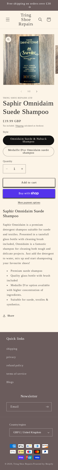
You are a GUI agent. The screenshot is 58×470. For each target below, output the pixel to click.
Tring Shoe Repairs (23, 464)
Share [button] (10, 315)
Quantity (7, 161)
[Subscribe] (47, 406)
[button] (8, 19)
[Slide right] (36, 91)
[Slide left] (21, 91)
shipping (11, 348)
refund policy (14, 365)
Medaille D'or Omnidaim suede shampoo (28, 151)
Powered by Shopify (43, 464)
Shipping (19, 126)
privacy (11, 357)
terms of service (16, 373)
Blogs (10, 382)
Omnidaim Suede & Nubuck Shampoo (28, 140)
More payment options (29, 202)
